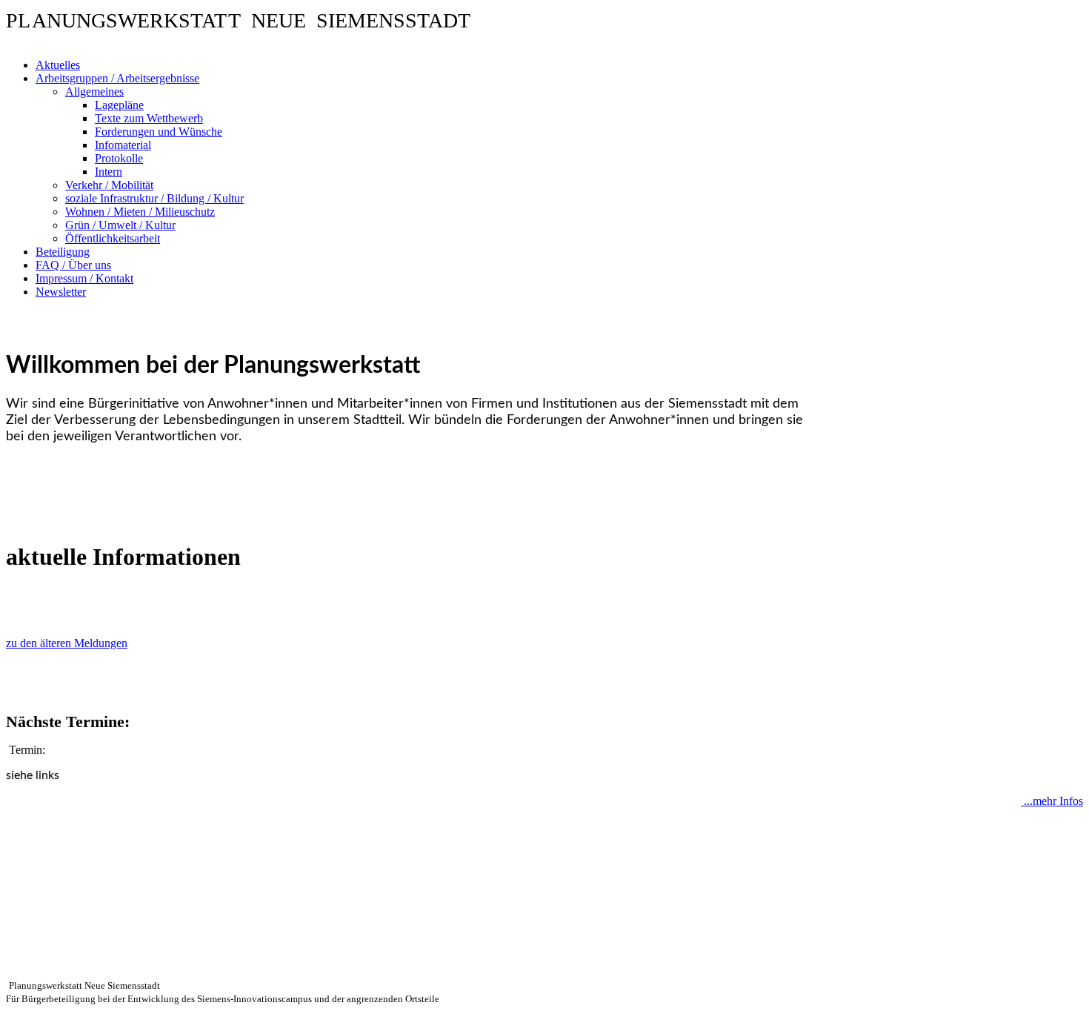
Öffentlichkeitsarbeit (112, 238)
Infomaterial (123, 145)
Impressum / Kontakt (84, 278)
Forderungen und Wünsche (158, 131)
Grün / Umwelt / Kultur (120, 225)
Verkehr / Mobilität (109, 185)
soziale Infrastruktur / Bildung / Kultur (154, 198)
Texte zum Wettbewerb (149, 118)
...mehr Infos (1052, 801)
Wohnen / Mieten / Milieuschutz (140, 211)
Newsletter (61, 291)
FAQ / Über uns (73, 265)
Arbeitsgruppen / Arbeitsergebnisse (117, 78)
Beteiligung (63, 251)
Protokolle (119, 158)
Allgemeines (94, 91)
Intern (108, 171)
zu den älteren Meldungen (66, 643)
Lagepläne (119, 105)
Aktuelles (58, 65)
